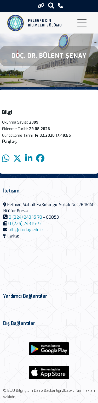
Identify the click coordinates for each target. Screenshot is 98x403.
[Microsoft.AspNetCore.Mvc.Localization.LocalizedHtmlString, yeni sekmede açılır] (49, 348)
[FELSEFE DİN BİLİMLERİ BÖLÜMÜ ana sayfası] (15, 22)
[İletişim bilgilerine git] (60, 5)
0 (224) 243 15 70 (25, 217)
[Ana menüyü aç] (82, 23)
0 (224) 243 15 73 (25, 223)
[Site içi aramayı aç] (51, 5)
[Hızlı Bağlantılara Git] (41, 5)
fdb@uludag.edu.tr (25, 230)
